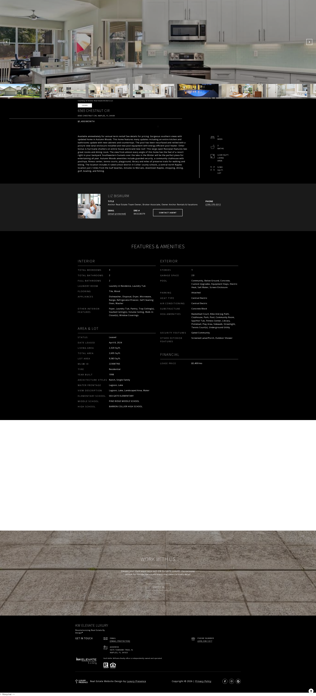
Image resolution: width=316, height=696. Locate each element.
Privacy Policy (203, 681)
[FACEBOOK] (224, 681)
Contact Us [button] (158, 587)
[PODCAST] (238, 681)
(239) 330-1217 (205, 641)
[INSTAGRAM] (231, 681)
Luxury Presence (136, 681)
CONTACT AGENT (168, 212)
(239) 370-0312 (213, 204)
